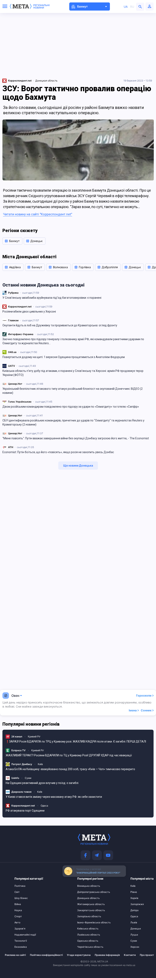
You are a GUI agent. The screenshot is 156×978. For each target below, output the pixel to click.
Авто (17, 922)
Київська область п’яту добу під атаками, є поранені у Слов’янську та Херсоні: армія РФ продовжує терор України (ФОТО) (72, 373)
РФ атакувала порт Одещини (25, 810)
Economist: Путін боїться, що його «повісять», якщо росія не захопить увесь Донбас (58, 452)
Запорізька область (85, 916)
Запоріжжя (137, 904)
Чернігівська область (85, 946)
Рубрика (13, 292)
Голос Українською (19, 401)
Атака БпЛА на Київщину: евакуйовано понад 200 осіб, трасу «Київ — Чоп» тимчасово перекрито (70, 769)
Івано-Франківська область (85, 922)
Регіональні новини (41, 6)
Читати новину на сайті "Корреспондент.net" (37, 214)
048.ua (12, 352)
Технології (20, 940)
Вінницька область (85, 886)
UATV (11, 365)
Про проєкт (147, 955)
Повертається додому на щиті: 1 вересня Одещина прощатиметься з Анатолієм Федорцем (63, 357)
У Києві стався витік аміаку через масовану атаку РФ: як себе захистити (54, 796)
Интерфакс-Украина (20, 334)
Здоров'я (19, 928)
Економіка (20, 946)
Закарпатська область (85, 910)
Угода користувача (79, 955)
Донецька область (85, 898)
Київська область (85, 928)
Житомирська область (85, 904)
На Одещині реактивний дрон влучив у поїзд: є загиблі (42, 783)
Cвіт (17, 892)
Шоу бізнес (21, 898)
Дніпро (134, 910)
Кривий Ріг (34, 736)
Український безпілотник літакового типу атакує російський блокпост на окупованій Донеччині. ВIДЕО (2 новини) (72, 390)
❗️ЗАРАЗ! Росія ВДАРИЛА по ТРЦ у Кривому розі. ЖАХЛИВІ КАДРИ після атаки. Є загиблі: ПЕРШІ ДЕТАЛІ (76, 741)
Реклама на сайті (15, 955)
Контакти (130, 955)
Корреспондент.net (20, 306)
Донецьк (135, 928)
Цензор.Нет (15, 383)
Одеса (44, 805)
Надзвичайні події (22, 934)
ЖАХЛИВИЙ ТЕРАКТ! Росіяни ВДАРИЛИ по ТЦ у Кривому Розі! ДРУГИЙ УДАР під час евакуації (69, 755)
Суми (28, 777)
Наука (18, 910)
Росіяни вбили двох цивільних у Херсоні (29, 311)
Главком (13, 320)
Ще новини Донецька (78, 465)
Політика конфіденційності (46, 955)
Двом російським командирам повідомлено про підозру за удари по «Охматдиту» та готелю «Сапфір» (70, 406)
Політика (19, 886)
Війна (17, 904)
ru (132, 6)
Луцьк (134, 934)
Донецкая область (46, 80)
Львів (133, 922)
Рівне (133, 892)
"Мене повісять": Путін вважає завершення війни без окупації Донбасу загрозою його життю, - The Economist (75, 438)
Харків (134, 898)
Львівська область (85, 934)
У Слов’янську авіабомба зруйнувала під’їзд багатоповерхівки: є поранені (51, 297)
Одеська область (85, 940)
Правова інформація (107, 955)
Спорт (18, 916)
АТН (10, 447)
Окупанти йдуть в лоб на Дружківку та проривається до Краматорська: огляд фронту (59, 325)
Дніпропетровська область (85, 892)
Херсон (134, 946)
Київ (40, 764)
